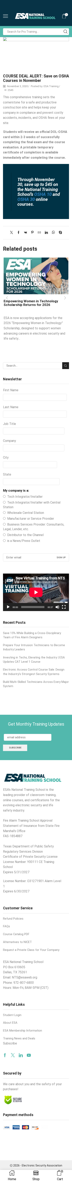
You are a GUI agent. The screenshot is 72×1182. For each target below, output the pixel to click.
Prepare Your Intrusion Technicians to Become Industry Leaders (34, 647)
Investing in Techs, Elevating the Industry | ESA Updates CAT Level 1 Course (34, 660)
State (7, 474)
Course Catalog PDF (16, 934)
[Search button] (65, 31)
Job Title (9, 424)
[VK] (25, 232)
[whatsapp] (53, 232)
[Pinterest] (32, 232)
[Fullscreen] (64, 607)
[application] (36, 592)
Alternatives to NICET (17, 942)
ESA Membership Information (22, 1030)
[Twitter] (12, 232)
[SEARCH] (65, 365)
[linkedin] (46, 232)
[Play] (8, 607)
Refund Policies (13, 918)
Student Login (12, 1015)
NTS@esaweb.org (24, 977)
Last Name (10, 407)
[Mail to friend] (39, 232)
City (6, 457)
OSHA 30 (26, 199)
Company (9, 441)
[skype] (59, 232)
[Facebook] (18, 232)
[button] (7, 298)
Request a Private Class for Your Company (31, 950)
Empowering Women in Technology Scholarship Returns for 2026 (31, 303)
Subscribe (10, 1043)
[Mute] (57, 607)
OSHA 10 (42, 194)
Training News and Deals (19, 1038)
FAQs (6, 926)
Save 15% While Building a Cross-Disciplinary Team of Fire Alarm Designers (32, 635)
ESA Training (51, 86)
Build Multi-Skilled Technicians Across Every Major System (36, 684)
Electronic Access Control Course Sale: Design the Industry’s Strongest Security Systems (33, 672)
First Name (10, 390)
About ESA (10, 1022)
